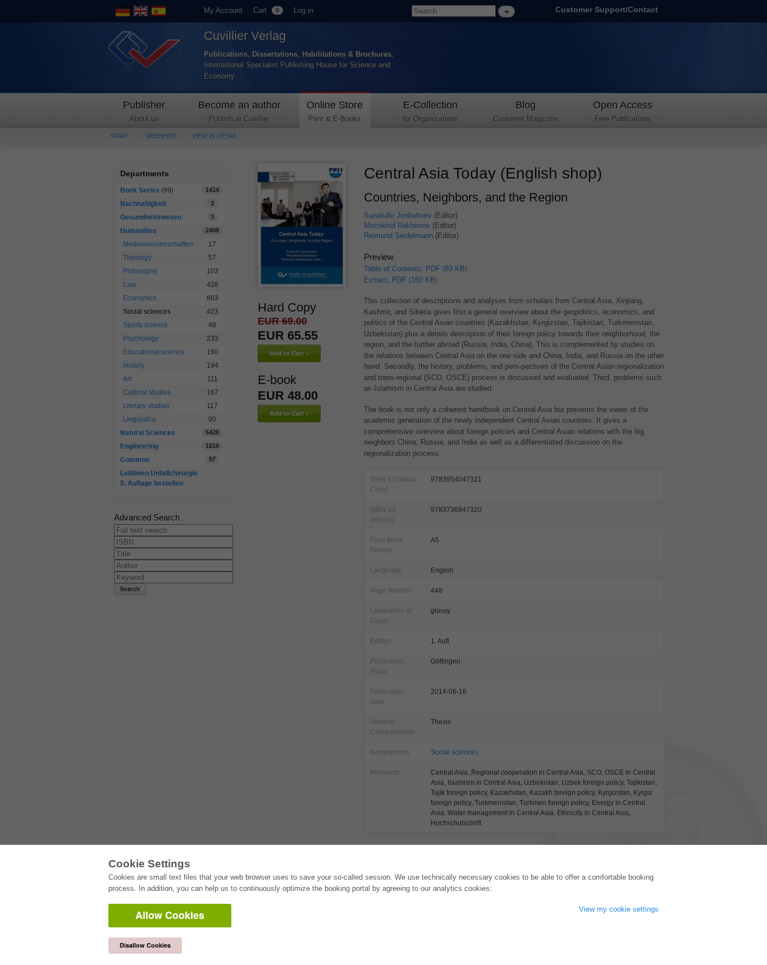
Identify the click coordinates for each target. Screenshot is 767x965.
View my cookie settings (619, 909)
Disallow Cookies (145, 945)
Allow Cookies (169, 915)
